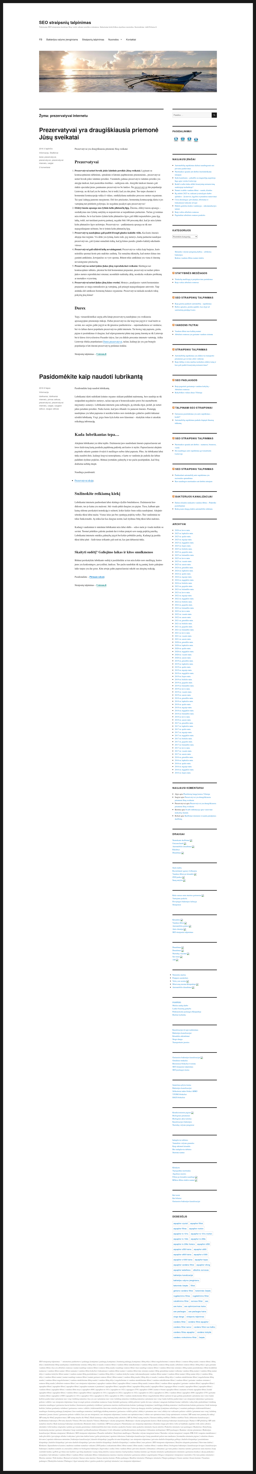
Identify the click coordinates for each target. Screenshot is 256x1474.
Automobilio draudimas (182, 846)
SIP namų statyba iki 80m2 (78, 1417)
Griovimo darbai (205, 1442)
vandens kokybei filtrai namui (57, 1374)
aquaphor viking (203, 1264)
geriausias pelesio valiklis (70, 1414)
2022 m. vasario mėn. (183, 614)
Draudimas (176, 852)
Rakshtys (176, 849)
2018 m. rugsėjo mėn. (183, 707)
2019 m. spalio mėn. (183, 667)
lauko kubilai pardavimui (172, 1398)
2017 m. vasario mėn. (183, 751)
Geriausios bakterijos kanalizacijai (186, 1057)
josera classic (53, 1414)
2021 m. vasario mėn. (183, 636)
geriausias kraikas (193, 1451)
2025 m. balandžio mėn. (184, 555)
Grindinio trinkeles (180, 1060)
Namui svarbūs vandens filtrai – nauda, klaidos (193, 190)
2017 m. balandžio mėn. (184, 744)
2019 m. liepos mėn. (183, 676)
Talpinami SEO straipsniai (193, 407)
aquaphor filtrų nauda (141, 1386)
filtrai (193, 1285)
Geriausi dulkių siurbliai (160, 1417)
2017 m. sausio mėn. (183, 754)
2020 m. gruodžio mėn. (184, 642)
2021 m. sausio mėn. (183, 639)
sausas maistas (115, 1451)
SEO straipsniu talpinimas (194, 438)
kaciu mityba (158, 1426)
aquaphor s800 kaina (182, 1254)
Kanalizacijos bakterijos (182, 1121)
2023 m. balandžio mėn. (184, 589)
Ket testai (176, 1195)
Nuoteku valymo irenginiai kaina (145, 1433)
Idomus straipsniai (58, 1433)
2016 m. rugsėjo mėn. (183, 766)
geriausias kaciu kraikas (66, 1405)
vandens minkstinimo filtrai (184, 1337)
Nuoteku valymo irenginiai (171, 1433)
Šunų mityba (177, 880)
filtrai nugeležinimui (160, 1361)
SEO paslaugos (186, 380)
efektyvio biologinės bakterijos (86, 1448)
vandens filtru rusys (73, 1389)
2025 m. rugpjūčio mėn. (184, 542)
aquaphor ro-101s (103, 1389)
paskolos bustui (125, 1426)
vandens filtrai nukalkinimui (128, 1364)
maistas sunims (185, 1448)
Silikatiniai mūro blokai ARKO (185, 1091)
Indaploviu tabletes (180, 1140)
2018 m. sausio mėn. (183, 719)
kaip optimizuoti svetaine (177, 1414)
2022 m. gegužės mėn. (184, 604)
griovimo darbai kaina (85, 1436)
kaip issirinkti (77, 1430)
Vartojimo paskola (180, 898)
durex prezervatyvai (47, 156)
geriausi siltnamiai (63, 1430)
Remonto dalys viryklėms (94, 1423)
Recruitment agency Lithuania (184, 871)
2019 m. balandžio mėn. (184, 685)
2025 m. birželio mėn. (183, 548)
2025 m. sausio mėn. (183, 564)
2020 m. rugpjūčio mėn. (184, 651)
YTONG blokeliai (179, 1094)
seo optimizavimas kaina (195, 1306)
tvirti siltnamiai (114, 1430)
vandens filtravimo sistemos (170, 1367)
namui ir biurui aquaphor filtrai (166, 1389)
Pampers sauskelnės (180, 978)
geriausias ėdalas (139, 1454)
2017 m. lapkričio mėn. (184, 726)
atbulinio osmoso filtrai (185, 1364)
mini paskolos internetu (142, 1426)
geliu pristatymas (102, 1436)
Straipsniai (176, 904)
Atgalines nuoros (179, 1173)
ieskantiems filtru (114, 1445)
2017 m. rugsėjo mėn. (183, 732)
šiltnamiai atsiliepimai (156, 1430)
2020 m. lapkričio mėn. (184, 645)
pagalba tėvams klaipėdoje (118, 1439)
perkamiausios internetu (174, 1451)
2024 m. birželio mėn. (183, 583)
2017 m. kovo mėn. (182, 747)
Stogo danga (177, 1039)
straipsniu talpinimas (195, 1316)
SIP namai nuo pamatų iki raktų (201, 1414)
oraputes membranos (207, 1433)
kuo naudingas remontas (82, 1411)
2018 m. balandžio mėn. (184, 713)
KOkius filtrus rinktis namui (183, 1180)
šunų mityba (104, 1451)
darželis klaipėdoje (189, 1439)
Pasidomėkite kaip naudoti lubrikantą (91, 376)
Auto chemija (178, 929)
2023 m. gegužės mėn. (184, 586)
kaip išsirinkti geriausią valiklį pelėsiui (124, 1402)
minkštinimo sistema (78, 1364)
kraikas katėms (141, 1451)
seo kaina (177, 1306)
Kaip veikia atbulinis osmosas (187, 212)
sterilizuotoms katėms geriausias (191, 1405)
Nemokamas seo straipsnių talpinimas (137, 1423)
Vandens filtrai (186, 325)
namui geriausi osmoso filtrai (99, 1377)
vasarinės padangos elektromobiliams (195, 1408)
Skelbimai (54, 152)
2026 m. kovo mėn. (182, 530)
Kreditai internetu (137, 1458)
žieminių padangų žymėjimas (128, 1361)
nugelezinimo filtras (181, 1295)
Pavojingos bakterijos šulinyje (184, 901)
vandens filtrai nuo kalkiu (204, 1327)
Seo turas (176, 956)
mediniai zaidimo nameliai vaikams (81, 1445)
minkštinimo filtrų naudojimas (57, 1364)
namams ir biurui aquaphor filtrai (193, 1389)
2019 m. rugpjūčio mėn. (184, 673)
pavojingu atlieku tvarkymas (63, 1436)
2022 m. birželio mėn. (183, 601)
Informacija (44, 152)
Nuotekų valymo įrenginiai (183, 1125)
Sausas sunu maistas (88, 1458)
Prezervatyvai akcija (84, 480)
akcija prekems (207, 1451)
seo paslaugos (179, 1311)
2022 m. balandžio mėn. (184, 608)
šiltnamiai (151, 1448)
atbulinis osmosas (201, 1270)
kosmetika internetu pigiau (188, 1436)
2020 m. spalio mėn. (183, 648)
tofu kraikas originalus (57, 1426)
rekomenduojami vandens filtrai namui (151, 1374)
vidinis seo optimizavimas (154, 1414)
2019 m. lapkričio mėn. (184, 664)
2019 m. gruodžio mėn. (184, 660)
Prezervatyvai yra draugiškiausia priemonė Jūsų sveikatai (98, 133)
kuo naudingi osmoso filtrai (147, 1367)
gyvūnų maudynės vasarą (87, 1451)
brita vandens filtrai (123, 1448)
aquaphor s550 (203, 1244)
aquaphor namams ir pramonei (92, 1386)
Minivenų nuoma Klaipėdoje (184, 984)
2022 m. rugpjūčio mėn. (184, 598)
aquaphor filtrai (196, 1223)
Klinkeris (176, 1167)
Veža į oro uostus (179, 981)
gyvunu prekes (172, 1448)
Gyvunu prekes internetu (203, 1454)
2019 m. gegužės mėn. (184, 682)
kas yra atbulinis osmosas (62, 1367)
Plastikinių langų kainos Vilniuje (196, 794)
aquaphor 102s (87, 1395)
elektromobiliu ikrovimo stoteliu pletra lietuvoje (110, 1408)
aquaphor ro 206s (198, 1238)
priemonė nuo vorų (63, 1398)
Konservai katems (71, 1458)
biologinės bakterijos (178, 1445)
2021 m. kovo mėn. (182, 632)
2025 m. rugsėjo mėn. (183, 539)
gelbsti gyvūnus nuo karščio (64, 1451)
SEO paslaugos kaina (181, 1069)
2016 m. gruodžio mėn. (184, 757)
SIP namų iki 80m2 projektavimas (52, 1417)
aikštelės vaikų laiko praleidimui (195, 1402)
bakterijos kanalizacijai (183, 1275)
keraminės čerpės (203, 1290)
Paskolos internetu (172, 1426)
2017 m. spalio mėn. (183, 729)
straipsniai (169, 1454)
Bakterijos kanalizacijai (193, 496)
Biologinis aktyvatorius (182, 1118)
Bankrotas (197, 1426)
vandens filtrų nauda (149, 1364)
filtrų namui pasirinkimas (193, 1367)
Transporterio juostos (181, 1042)
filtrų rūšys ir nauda (96, 1364)
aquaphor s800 (200, 1249)
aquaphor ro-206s (161, 1392)
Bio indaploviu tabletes (182, 1149)
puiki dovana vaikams (150, 1402)
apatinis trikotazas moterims (58, 1439)
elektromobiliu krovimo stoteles (104, 1426)
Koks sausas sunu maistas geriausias (187, 895)
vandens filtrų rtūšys (106, 1374)
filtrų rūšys (146, 1361)
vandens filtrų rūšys (166, 1377)
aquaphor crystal (180, 1223)
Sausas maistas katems (106, 1458)
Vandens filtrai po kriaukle (183, 874)
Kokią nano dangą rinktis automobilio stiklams (194, 509)
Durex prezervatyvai (112, 341)
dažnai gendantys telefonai (57, 1408)
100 (174, 959)
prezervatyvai (141, 187)
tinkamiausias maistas (107, 1454)
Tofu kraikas (58, 1458)
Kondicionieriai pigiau (181, 1112)
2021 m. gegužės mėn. (184, 626)
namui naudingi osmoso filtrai (86, 1367)
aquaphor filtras (180, 1228)
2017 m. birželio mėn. (183, 738)
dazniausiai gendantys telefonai (89, 1405)
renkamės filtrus (91, 1454)
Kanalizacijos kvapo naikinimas (185, 1030)
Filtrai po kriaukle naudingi (183, 1177)
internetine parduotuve (72, 1361)
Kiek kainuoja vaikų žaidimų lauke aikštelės (108, 1417)
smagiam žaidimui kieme (170, 1402)
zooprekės (43, 1454)
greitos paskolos (97, 1461)
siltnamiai (160, 1448)
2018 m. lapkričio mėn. (184, 701)
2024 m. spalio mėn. (183, 573)
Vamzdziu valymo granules (183, 1143)
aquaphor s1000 (200, 1254)
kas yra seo (92, 1398)
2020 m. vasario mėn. (183, 654)
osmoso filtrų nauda (190, 1361)
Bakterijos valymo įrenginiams (62, 39)
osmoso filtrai (197, 1301)
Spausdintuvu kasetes (56, 1445)
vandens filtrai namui (182, 1327)
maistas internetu (124, 1454)
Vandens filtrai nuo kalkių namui (188, 331)
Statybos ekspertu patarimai (187, 1442)
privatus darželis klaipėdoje (77, 1442)
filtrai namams (71, 1370)
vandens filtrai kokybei (87, 1370)
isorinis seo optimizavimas (132, 1414)
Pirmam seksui (96, 576)
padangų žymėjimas (90, 1361)
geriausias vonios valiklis (79, 1408)
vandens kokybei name (125, 1374)
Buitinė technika (179, 1014)
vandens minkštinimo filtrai (186, 1377)
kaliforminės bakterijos (48, 1420)
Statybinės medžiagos (191, 273)
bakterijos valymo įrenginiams (186, 1280)
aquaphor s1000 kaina (182, 1259)
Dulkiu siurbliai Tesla (179, 1417)
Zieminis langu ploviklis (163, 1423)
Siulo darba (177, 867)
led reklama (53, 1454)
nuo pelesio (146, 1442)
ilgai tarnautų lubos (81, 1461)
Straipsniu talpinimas (191, 349)
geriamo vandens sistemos (199, 1380)
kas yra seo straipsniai (90, 1414)
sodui (112, 1448)
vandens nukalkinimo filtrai (163, 1380)
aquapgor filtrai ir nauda (174, 1386)
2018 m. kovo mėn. (182, 716)
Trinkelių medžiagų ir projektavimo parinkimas (194, 279)
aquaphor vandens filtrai (183, 1264)
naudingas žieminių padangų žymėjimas (55, 1411)
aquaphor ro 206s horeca (184, 1244)
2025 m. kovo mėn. (182, 558)
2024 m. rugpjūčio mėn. (184, 580)
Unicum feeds (178, 843)
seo (206, 1301)
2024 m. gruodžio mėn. (184, 567)
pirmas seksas (54, 399)
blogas (161, 1454)
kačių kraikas (128, 1451)
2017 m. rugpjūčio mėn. (184, 735)
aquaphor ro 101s (180, 1233)
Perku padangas (122, 1458)
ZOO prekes (177, 877)
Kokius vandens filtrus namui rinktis (189, 258)
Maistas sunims (45, 1458)
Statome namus (178, 1152)
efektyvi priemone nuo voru (150, 1411)
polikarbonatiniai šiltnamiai (95, 1430)
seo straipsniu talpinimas (86, 1383)
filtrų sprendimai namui (164, 1370)
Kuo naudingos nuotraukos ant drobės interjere (193, 481)
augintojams (152, 1454)
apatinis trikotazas (118, 1436)
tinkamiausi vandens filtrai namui (111, 1370)
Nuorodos (113, 39)
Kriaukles (176, 919)
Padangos (68, 1461)
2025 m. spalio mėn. (183, 536)
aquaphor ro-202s (115, 1392)
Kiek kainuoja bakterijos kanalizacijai (173, 1420)
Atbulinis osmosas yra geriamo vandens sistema (194, 334)
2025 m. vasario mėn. (183, 561)
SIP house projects (113, 1423)
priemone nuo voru (200, 1395)
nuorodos (188, 1454)
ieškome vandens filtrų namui (187, 1370)
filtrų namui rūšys (193, 1374)
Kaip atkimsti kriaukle (181, 1146)
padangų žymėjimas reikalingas (166, 1408)
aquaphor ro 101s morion (201, 1233)
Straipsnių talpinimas (93, 39)
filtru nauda (138, 1445)
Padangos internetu (153, 1458)
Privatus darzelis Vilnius (68, 1420)
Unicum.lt (101, 354)
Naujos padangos (169, 1458)
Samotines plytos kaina (182, 1085)
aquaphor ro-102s (118, 1389)
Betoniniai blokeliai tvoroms (184, 1063)
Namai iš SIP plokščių (198, 1420)
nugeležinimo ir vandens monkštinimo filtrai (133, 1380)
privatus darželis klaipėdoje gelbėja (166, 1439)
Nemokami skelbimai (181, 840)
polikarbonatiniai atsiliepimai (134, 1430)
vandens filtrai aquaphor (198, 1321)
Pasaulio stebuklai (105, 1433)
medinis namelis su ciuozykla (60, 1448)
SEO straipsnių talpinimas (65, 22)
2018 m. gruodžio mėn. (184, 698)
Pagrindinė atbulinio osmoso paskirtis (190, 215)
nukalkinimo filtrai (180, 1301)
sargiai (50, 163)
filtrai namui (117, 1377)
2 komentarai (44, 167)
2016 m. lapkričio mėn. (184, 760)
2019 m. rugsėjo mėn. (183, 670)
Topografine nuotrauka (181, 1170)
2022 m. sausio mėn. (183, 617)
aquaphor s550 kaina (182, 1249)
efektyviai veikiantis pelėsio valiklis (177, 1411)
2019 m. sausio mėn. (183, 695)
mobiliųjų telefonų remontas (166, 1405)
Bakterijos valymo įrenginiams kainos (141, 1420)
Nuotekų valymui (179, 953)
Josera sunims (182, 1458)
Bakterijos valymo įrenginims (112, 1420)
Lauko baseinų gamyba (182, 1008)
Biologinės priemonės (181, 1115)
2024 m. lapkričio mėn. (184, 570)
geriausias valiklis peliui (127, 1411)
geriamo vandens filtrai (183, 1290)
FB (40, 39)
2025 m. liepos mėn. (183, 545)
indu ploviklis (45, 1436)
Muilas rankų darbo (180, 1005)
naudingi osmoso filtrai (125, 1367)
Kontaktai (131, 39)
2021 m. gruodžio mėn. (184, 620)
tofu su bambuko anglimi (185, 1423)
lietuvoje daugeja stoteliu (141, 1408)
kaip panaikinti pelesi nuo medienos (161, 1436)
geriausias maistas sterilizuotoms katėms (120, 1405)
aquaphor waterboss (182, 1270)
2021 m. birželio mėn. (183, 623)
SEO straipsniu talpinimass (163, 1442)
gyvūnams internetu (156, 1451)
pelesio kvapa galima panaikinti (178, 1395)
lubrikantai (43, 396)
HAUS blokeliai (178, 1097)
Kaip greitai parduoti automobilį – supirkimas (193, 303)
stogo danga (178, 1316)
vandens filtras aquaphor (184, 1332)
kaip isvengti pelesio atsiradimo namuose (90, 1402)
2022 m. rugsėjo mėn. (183, 595)
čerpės (202, 1337)
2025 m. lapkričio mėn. (184, 533)
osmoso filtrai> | (176, 1361)
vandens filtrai (179, 1321)
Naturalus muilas (179, 974)
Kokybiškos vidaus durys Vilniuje (188, 392)
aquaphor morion (196, 1228)
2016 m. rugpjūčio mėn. (184, 769)
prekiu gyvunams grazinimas (78, 1426)
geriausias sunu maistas (201, 1448)
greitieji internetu (112, 1461)
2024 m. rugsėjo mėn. (183, 576)
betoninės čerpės (180, 1285)
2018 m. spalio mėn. (183, 704)
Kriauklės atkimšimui (181, 1036)
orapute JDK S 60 (190, 1433)
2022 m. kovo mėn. (182, 611)
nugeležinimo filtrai (201, 1295)
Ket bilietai (177, 1198)
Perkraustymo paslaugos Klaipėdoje (187, 1011)
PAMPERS (176, 1002)
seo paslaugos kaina (197, 1311)
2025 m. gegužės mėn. (184, 552)
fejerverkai (104, 1448)
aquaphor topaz (201, 1259)
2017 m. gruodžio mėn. (184, 723)
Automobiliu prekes (180, 926)
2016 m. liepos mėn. (183, 772)
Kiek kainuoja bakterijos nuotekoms (68, 1423)
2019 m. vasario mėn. (183, 692)
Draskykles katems (55, 1461)
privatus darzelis (139, 1448)
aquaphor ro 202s (101, 1395)
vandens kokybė (204, 1332)
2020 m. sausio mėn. (183, 657)
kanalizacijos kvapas (196, 1445)
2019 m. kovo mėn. (182, 688)
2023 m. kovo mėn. (182, 592)
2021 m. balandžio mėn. (184, 629)
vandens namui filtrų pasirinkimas (83, 1374)
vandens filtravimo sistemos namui (140, 1370)
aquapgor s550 (132, 1389)
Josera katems (195, 1458)
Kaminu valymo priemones (190, 1430)
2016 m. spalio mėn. (183, 763)
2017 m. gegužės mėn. (184, 741)
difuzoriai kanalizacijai (199, 1417)
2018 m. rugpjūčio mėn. (184, 710)
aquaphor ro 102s (180, 1238)
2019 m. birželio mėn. (183, 679)
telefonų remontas (79, 1398)
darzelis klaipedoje (99, 1439)
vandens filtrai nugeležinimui (57, 1380)
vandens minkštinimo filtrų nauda (83, 1380)
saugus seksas (52, 408)
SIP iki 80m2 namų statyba (138, 1417)
